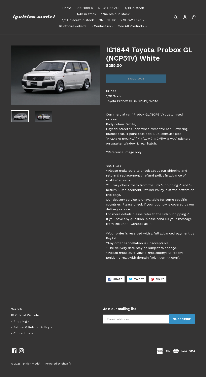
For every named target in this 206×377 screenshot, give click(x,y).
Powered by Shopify (58, 363)
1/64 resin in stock (115, 14)
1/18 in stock (134, 8)
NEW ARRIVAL (109, 8)
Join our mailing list (119, 309)
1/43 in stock (86, 14)
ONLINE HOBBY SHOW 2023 (122, 20)
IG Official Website (25, 315)
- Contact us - (102, 26)
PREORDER (85, 8)
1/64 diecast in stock (78, 20)
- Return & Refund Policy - (31, 327)
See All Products (133, 26)
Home (67, 8)
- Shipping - (20, 321)
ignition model (31, 363)
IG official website (73, 26)
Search (16, 309)
